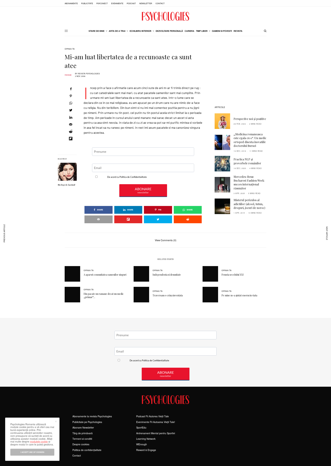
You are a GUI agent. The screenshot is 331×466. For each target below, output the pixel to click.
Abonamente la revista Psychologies (92, 416)
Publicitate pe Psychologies (87, 422)
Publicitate (87, 3)
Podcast (131, 3)
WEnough (141, 444)
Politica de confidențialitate (86, 450)
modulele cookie (39, 441)
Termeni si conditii (82, 438)
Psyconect (102, 3)
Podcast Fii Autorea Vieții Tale (152, 416)
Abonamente (71, 3)
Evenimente (117, 3)
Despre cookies (80, 444)
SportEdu (141, 427)
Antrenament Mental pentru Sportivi (155, 433)
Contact (160, 3)
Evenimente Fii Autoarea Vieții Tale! (155, 422)
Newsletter (145, 3)
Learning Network (146, 438)
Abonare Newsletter (83, 427)
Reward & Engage (146, 450)
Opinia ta (70, 49)
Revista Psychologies (89, 73)
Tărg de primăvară (82, 433)
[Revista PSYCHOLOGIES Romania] (165, 16)
